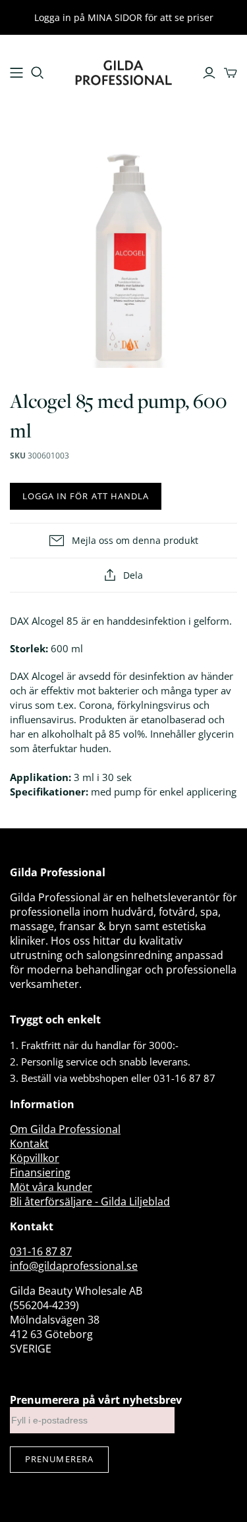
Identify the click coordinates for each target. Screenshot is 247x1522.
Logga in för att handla (85, 496)
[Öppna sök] (37, 72)
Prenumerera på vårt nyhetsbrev (96, 1400)
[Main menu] (16, 72)
